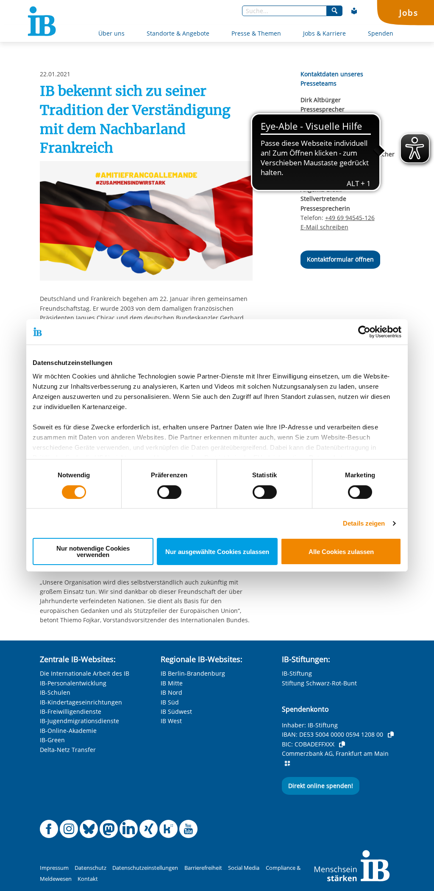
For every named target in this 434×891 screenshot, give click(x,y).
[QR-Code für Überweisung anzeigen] (287, 763)
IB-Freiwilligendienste (70, 711)
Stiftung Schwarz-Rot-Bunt (319, 683)
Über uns (111, 33)
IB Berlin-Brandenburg (193, 673)
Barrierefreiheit (203, 868)
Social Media (243, 868)
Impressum (54, 868)
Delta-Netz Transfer (68, 750)
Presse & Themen (256, 33)
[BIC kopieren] (342, 744)
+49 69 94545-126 (350, 218)
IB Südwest (176, 711)
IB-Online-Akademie (68, 731)
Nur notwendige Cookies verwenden (93, 551)
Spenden (380, 33)
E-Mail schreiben (324, 128)
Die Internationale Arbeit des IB (84, 673)
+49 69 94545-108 (350, 163)
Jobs (408, 12)
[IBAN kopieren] (391, 735)
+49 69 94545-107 (350, 119)
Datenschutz (90, 868)
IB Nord (171, 692)
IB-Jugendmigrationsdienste (79, 721)
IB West (171, 721)
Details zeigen (364, 523)
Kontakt (88, 879)
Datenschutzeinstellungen (145, 868)
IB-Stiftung (297, 673)
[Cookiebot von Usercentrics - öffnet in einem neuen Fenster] (364, 332)
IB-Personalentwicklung (73, 683)
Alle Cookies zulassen (341, 551)
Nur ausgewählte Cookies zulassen (217, 551)
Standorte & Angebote (178, 33)
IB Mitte (172, 683)
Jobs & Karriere (324, 33)
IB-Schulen (55, 692)
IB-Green (52, 740)
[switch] (169, 492)
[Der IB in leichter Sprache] (354, 11)
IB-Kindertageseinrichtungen (81, 702)
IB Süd (170, 702)
